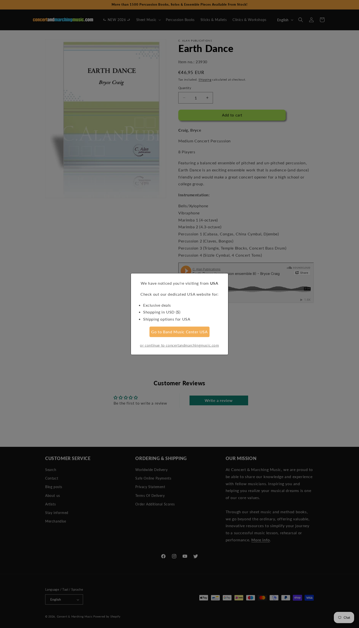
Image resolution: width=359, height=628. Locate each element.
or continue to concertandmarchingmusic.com (179, 345)
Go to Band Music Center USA (179, 331)
